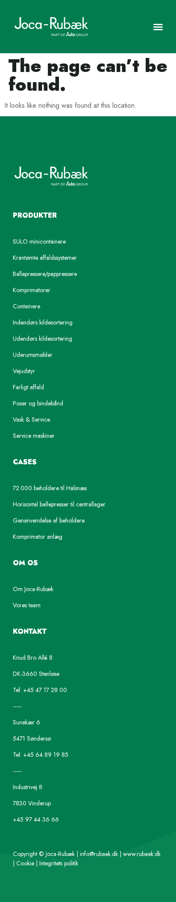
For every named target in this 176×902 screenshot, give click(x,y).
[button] (158, 27)
